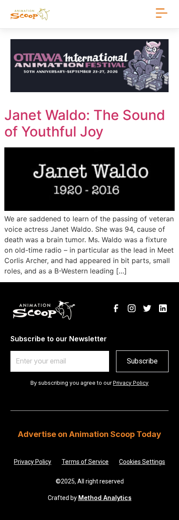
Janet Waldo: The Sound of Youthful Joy (84, 123)
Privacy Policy (131, 383)
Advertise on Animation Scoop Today (89, 434)
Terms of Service (85, 461)
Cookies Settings (142, 461)
